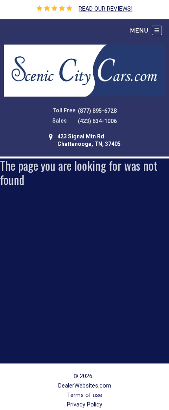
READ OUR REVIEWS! (105, 8)
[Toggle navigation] (146, 30)
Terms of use (84, 395)
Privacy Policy (84, 404)
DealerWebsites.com (84, 385)
